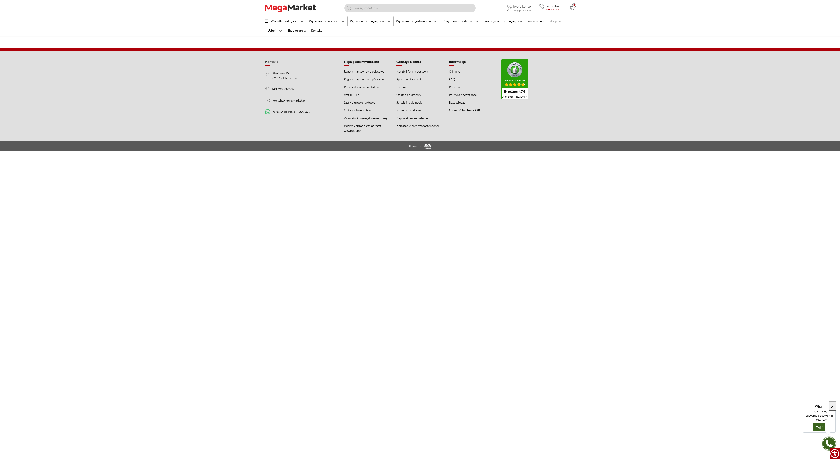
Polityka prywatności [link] (463, 95)
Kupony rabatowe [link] (408, 110)
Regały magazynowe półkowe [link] (364, 79)
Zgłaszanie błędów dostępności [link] (417, 126)
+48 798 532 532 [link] (282, 89)
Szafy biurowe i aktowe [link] (359, 102)
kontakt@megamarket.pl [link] (289, 100)
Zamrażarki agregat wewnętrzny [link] (365, 118)
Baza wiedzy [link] (457, 102)
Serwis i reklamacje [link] (409, 102)
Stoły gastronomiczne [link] (358, 110)
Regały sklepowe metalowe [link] (362, 87)
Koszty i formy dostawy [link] (412, 71)
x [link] (832, 406)
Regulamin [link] (456, 87)
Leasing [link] (401, 87)
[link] (835, 453)
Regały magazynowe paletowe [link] (364, 71)
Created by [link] (415, 146)
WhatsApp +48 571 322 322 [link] (291, 111)
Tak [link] (819, 427)
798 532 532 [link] (553, 9)
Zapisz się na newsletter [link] (412, 118)
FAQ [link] (452, 79)
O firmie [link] (454, 71)
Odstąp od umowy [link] (408, 95)
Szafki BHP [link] (351, 95)
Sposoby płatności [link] (408, 79)
